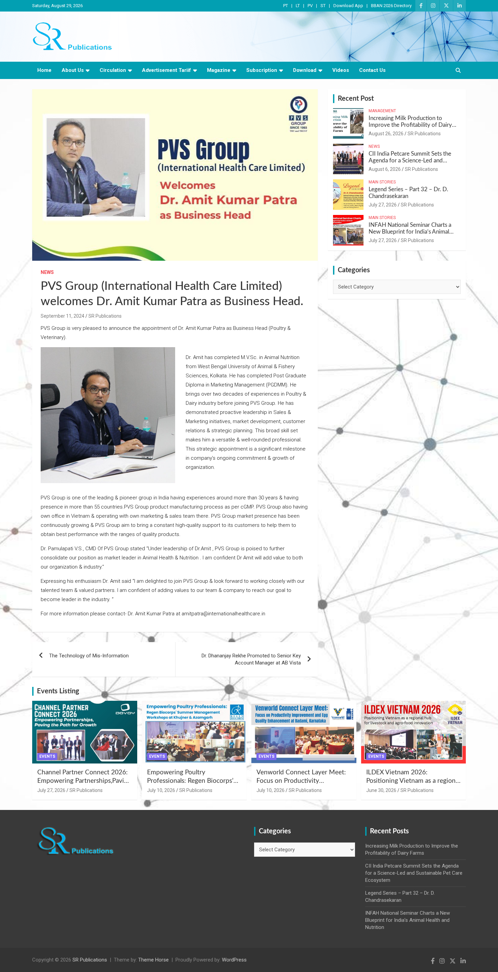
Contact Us (372, 70)
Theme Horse (153, 960)
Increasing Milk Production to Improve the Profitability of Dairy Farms (410, 125)
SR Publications (105, 316)
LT (298, 5)
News (47, 272)
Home (44, 70)
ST (323, 5)
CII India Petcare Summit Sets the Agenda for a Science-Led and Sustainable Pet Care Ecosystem (410, 161)
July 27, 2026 (383, 204)
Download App (348, 5)
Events (47, 756)
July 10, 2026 (161, 790)
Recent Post (356, 98)
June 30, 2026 (381, 790)
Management (382, 110)
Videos (340, 70)
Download (304, 70)
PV (310, 5)
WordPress (234, 960)
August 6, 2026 (385, 169)
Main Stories (382, 182)
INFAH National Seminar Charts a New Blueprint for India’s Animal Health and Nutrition (410, 232)
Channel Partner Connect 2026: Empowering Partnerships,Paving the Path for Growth (84, 780)
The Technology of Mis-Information (89, 656)
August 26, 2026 (386, 133)
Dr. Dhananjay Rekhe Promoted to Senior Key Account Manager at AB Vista (251, 659)
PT (285, 5)
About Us (73, 70)
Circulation (113, 70)
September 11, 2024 (62, 316)
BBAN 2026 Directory (391, 5)
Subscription (261, 70)
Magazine (218, 70)
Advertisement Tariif (166, 70)
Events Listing (58, 691)
